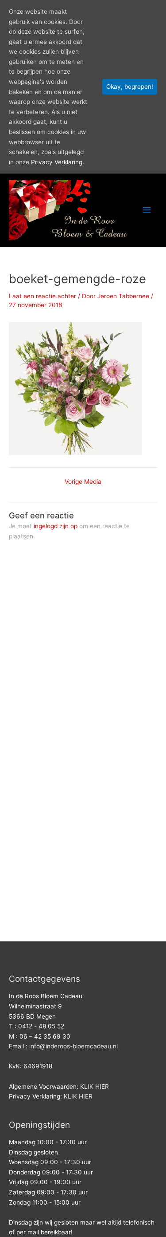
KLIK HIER (94, 1086)
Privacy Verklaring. (57, 162)
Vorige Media (83, 482)
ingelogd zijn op (55, 526)
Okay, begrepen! (129, 86)
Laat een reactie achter (42, 296)
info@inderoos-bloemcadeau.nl (73, 1046)
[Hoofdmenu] (147, 210)
